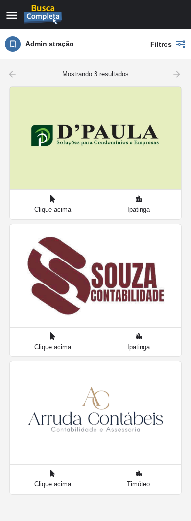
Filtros (161, 44)
